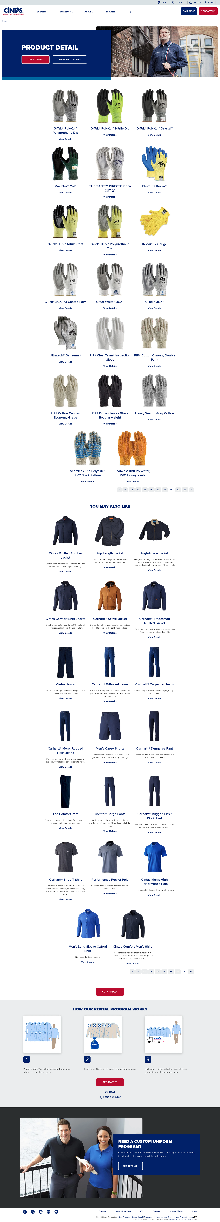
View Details (65, 139)
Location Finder (176, 1211)
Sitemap (171, 1217)
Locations (180, 2)
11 (125, 489)
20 (185, 489)
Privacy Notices (160, 1217)
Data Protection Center (128, 1217)
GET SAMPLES (110, 991)
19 (178, 489)
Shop (163, 2)
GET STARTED (35, 59)
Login (211, 2)
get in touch (130, 1166)
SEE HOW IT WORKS (69, 59)
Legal (140, 1217)
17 (165, 489)
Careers (197, 2)
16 (158, 489)
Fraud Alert (148, 1217)
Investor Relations (122, 1211)
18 (171, 489)
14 (145, 489)
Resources (110, 11)
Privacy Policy (173, 1219)
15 (151, 489)
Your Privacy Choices (184, 1217)
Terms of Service (187, 1219)
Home (4, 21)
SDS (142, 1211)
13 (138, 489)
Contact (208, 11)
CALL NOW (189, 11)
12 (132, 489)
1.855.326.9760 (112, 1097)
